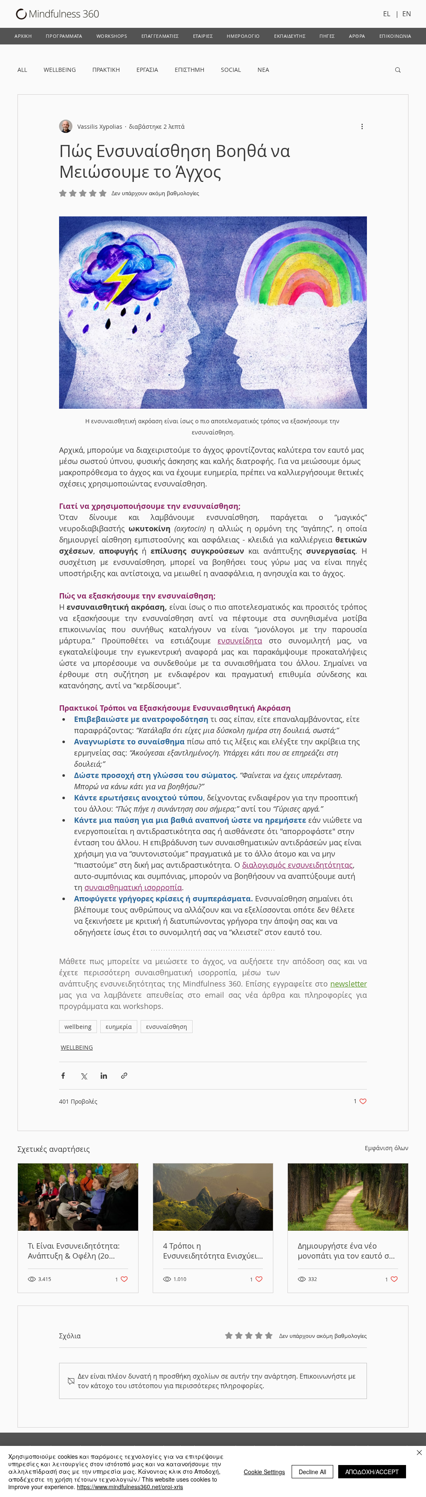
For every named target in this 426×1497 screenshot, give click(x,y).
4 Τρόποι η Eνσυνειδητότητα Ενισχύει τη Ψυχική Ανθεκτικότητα (210, 1251)
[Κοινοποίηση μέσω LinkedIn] (104, 1076)
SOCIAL (231, 70)
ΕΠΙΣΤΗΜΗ (189, 70)
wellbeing (78, 1027)
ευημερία (119, 1027)
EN (406, 13)
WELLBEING (60, 70)
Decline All (312, 1472)
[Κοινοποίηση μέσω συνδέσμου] (124, 1076)
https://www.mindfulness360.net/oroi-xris (130, 1486)
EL (389, 13)
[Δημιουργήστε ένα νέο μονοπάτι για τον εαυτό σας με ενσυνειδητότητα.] (348, 1197)
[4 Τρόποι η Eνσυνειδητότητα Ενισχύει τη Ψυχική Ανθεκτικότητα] (213, 1197)
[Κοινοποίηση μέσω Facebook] (63, 1076)
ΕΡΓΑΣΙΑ (147, 70)
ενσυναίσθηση (166, 1027)
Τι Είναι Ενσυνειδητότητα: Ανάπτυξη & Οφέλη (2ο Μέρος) (74, 1251)
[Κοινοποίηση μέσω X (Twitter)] (83, 1076)
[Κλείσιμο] (419, 1453)
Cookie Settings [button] (264, 1472)
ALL (22, 70)
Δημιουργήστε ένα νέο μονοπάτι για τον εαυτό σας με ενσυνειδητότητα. (347, 1251)
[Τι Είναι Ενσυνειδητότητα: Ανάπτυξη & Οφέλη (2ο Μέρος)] (78, 1197)
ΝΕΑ (263, 70)
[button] (398, 69)
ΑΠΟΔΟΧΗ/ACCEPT (372, 1472)
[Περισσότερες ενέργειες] (362, 126)
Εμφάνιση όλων (387, 1148)
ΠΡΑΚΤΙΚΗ (106, 70)
